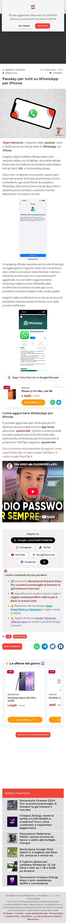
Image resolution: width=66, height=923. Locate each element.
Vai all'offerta (31, 402)
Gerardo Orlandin (15, 70)
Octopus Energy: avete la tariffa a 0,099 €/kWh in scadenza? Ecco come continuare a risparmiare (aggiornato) (37, 821)
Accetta (42, 26)
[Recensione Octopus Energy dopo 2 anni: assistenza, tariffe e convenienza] (12, 880)
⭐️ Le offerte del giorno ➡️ (25, 663)
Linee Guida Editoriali (36, 913)
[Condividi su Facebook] (61, 646)
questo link (23, 430)
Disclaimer (26, 916)
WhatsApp (49, 146)
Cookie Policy (12, 916)
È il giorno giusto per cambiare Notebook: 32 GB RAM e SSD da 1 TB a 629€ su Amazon (38, 866)
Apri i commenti (12, 646)
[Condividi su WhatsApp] (52, 402)
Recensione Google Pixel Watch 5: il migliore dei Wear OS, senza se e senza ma (38, 852)
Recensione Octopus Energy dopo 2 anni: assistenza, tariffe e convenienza (39, 880)
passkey (50, 142)
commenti (57, 73)
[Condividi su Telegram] (58, 402)
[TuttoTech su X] (44, 562)
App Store (47, 426)
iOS (20, 168)
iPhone (7, 150)
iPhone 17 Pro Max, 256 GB (36, 391)
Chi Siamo (8, 913)
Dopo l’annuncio (13, 142)
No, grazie (24, 26)
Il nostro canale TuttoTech (38, 452)
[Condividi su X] (53, 646)
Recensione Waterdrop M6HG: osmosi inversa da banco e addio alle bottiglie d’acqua (37, 838)
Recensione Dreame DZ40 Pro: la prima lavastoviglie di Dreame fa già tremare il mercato (36, 585)
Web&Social (11, 73)
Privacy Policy (56, 913)
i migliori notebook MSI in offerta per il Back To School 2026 (35, 597)
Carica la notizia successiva (33, 735)
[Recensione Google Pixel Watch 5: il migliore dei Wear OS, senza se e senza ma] (12, 852)
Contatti (19, 913)
